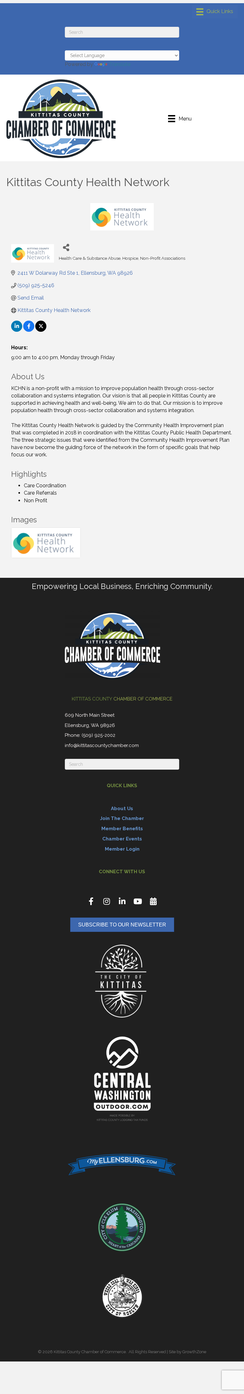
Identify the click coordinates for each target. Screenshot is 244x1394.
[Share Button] (66, 247)
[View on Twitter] (40, 330)
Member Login (122, 849)
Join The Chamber (122, 818)
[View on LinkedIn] (16, 330)
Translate (120, 64)
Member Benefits (122, 828)
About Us (122, 808)
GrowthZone (194, 1351)
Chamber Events (122, 839)
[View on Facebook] (28, 330)
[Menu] (215, 11)
